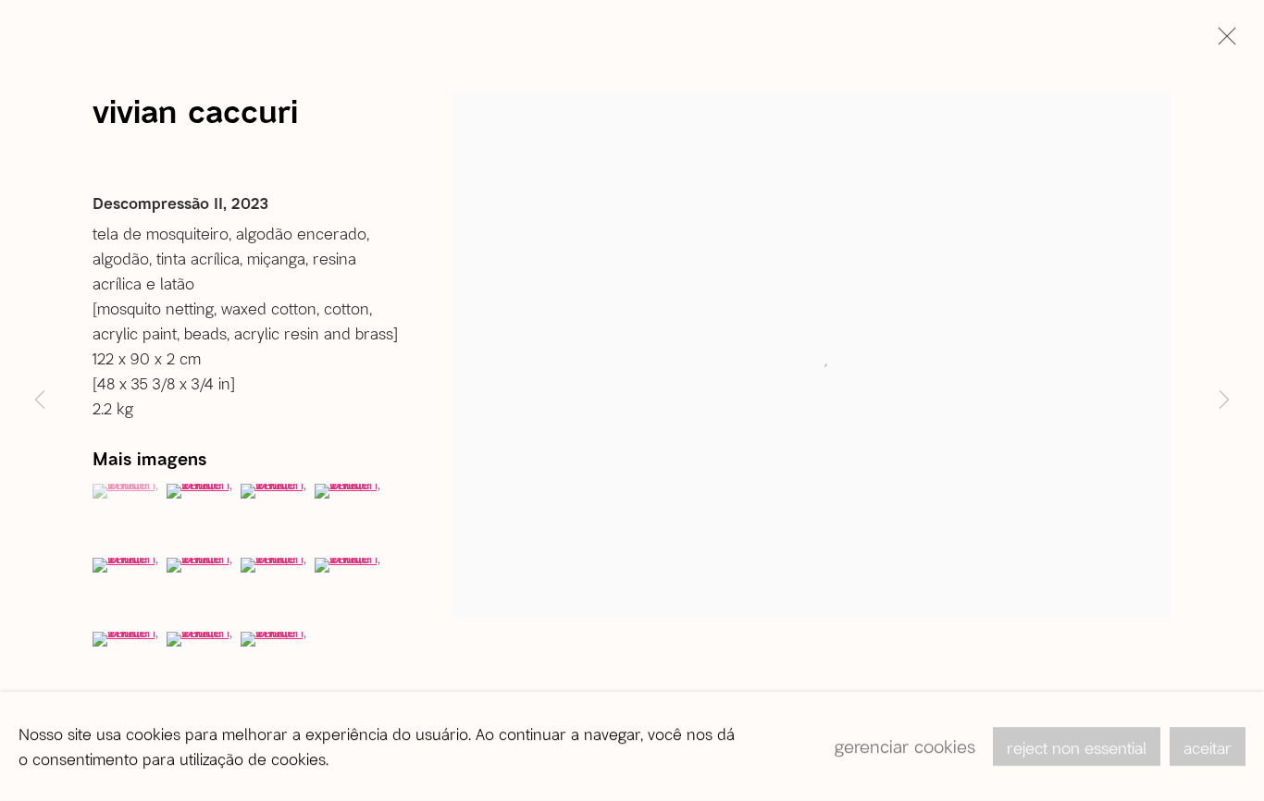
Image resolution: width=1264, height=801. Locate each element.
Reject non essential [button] (1076, 747)
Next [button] (1224, 400)
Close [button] (1222, 41)
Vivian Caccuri (195, 110)
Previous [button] (40, 400)
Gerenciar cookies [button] (905, 746)
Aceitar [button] (1207, 747)
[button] (127, 491)
